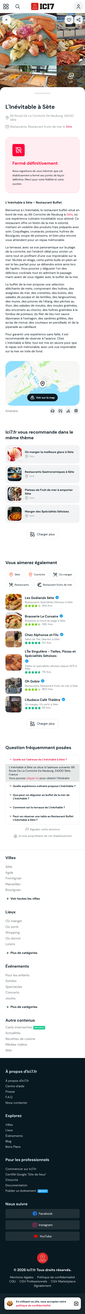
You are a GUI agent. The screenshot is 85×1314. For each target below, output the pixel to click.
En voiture (52, 411)
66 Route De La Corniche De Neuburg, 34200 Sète (42, 118)
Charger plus (46, 534)
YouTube (46, 1236)
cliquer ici (32, 778)
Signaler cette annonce (45, 829)
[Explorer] (6, 6)
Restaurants (22, 585)
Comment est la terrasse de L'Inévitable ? (39, 807)
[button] (69, 19)
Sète (69, 127)
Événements (17, 966)
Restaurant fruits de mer (57, 585)
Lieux (10, 912)
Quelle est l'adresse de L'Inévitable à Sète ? (40, 759)
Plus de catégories (23, 953)
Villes (10, 857)
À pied (60, 411)
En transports (76, 411)
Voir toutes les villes (25, 899)
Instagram (46, 1225)
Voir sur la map (45, 397)
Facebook (46, 1214)
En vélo (68, 411)
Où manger (65, 574)
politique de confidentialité (33, 1305)
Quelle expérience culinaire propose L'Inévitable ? (44, 786)
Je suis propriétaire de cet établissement (45, 836)
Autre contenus (20, 1020)
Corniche (39, 574)
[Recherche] (21, 6)
